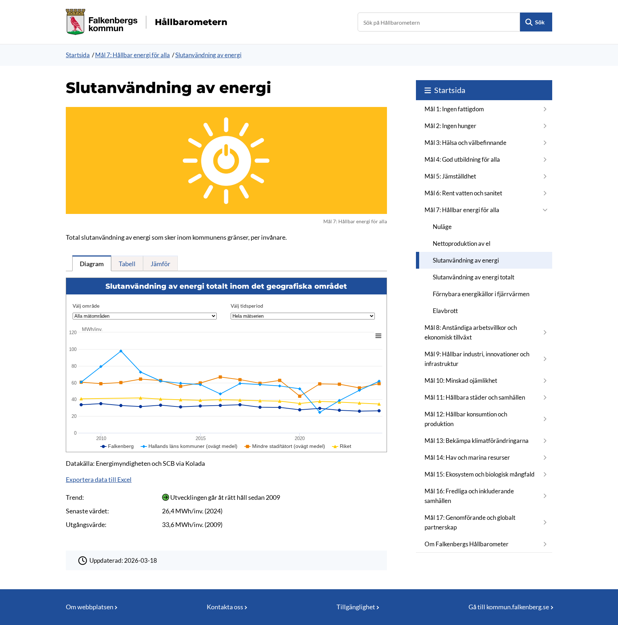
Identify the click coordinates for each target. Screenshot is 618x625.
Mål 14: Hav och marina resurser (467, 457)
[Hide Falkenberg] (117, 446)
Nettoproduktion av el (461, 243)
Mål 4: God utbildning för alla (462, 159)
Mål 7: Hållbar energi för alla (132, 55)
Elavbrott (445, 310)
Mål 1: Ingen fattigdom (454, 109)
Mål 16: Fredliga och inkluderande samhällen (469, 495)
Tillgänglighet (356, 607)
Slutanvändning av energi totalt (473, 277)
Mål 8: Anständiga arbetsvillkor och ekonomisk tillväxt (471, 332)
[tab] (91, 263)
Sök (540, 22)
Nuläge (442, 226)
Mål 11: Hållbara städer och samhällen (475, 397)
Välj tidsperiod (247, 306)
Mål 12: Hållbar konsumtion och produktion (466, 419)
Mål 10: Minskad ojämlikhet (461, 380)
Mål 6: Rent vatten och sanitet (463, 193)
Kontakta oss (225, 607)
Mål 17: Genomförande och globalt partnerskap (470, 522)
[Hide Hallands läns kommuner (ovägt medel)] (189, 446)
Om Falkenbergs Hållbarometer (467, 544)
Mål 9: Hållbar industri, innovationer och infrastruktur (477, 358)
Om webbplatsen (89, 607)
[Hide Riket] (341, 446)
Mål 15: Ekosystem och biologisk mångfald (480, 474)
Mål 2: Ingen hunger (450, 126)
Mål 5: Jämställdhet (450, 176)
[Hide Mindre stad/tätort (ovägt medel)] (285, 446)
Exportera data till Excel (99, 479)
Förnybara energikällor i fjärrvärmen (481, 294)
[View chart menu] (378, 336)
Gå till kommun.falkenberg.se (509, 607)
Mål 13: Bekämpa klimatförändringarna (477, 440)
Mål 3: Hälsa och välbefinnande (465, 142)
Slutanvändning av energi (208, 55)
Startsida (78, 55)
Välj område (86, 306)
